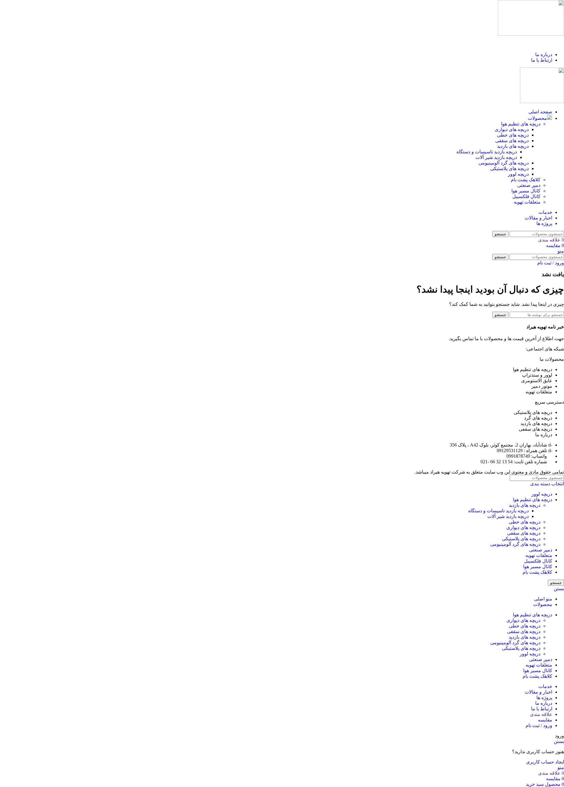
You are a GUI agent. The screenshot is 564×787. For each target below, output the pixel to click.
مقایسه (545, 719)
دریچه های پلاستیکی (509, 168)
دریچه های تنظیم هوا (520, 123)
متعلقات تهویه (527, 201)
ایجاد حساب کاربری (545, 761)
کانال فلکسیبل (526, 196)
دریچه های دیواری (512, 129)
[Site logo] (531, 33)
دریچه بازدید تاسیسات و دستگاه (486, 151)
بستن (559, 588)
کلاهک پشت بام (525, 179)
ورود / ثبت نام (539, 725)
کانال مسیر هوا (525, 190)
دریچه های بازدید (513, 146)
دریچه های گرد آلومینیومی (504, 162)
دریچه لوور (518, 174)
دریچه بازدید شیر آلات (496, 157)
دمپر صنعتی (528, 185)
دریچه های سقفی (512, 140)
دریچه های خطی (513, 134)
